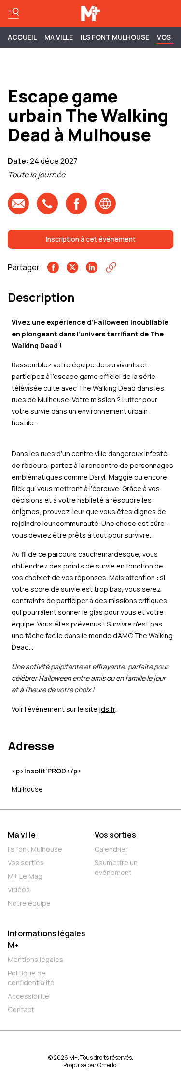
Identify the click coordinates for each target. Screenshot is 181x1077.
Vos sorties (26, 862)
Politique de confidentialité (31, 977)
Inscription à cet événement (91, 239)
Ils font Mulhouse (35, 849)
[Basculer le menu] (13, 13)
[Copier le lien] (111, 267)
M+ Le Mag (25, 876)
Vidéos (19, 889)
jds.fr (107, 708)
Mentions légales (35, 959)
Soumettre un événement (116, 867)
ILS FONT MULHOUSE (115, 37)
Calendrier (111, 849)
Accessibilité (28, 996)
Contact (21, 1009)
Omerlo (106, 1065)
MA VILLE (58, 37)
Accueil (22, 37)
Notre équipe (29, 903)
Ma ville (22, 835)
